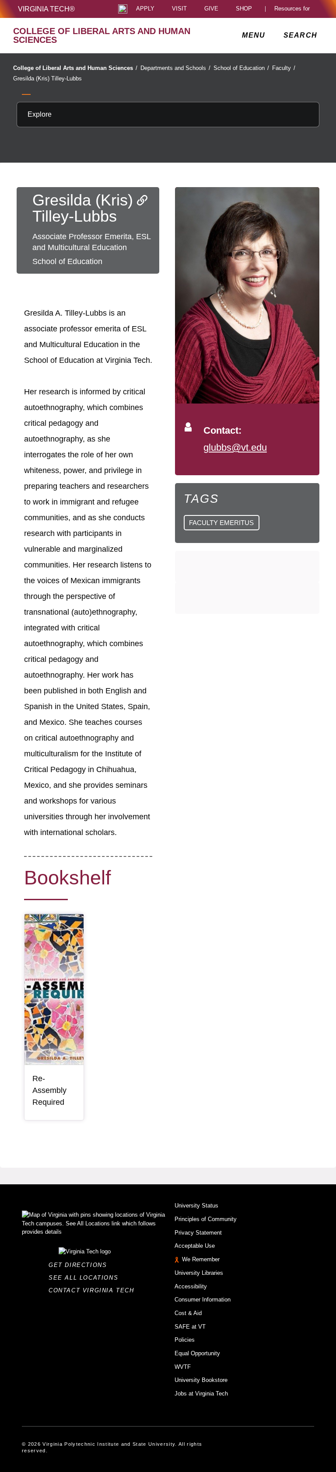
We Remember (201, 1259)
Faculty (283, 68)
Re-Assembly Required (49, 1090)
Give (211, 9)
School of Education (241, 68)
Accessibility (191, 1286)
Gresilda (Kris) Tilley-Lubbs (47, 78)
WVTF (183, 1367)
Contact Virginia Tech (94, 1290)
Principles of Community (206, 1219)
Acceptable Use (195, 1245)
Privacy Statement (198, 1232)
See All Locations (86, 1277)
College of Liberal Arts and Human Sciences (75, 68)
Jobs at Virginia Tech (201, 1393)
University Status (196, 1205)
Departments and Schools (175, 68)
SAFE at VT (190, 1326)
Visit (179, 9)
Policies (185, 1339)
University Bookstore (201, 1380)
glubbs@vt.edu (235, 447)
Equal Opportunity (197, 1353)
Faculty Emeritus (221, 522)
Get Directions (80, 1265)
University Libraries (199, 1273)
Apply (145, 9)
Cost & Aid (188, 1313)
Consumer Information (203, 1299)
